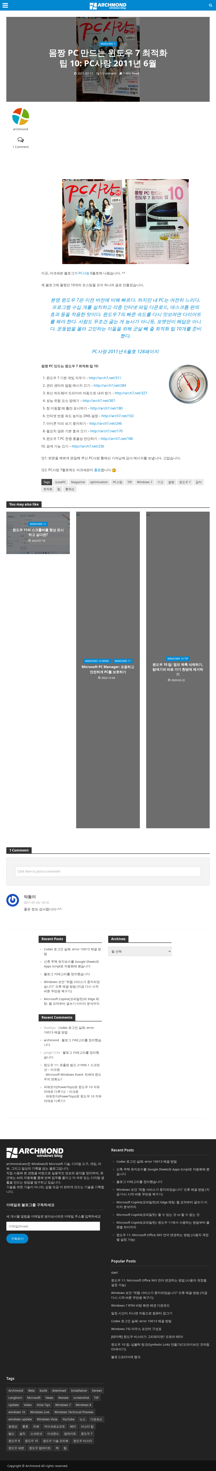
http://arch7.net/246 (105, 423)
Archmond (15, 1390)
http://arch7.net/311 (105, 378)
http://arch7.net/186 (117, 438)
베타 (73, 1426)
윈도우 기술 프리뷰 (55, 1441)
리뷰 (36, 1426)
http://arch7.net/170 (106, 431)
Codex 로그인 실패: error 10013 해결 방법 (146, 1161)
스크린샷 (36, 1434)
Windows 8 (83, 1405)
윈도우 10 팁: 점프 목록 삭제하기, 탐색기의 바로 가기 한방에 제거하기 (178, 669)
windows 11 (38, 524)
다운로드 (96, 1419)
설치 (22, 1434)
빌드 (11, 1434)
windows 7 (108, 44)
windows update (20, 1419)
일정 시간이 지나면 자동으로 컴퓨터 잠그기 (141, 1313)
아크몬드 (53, 1434)
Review (63, 1398)
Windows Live (39, 1412)
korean (97, 1390)
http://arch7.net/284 (110, 385)
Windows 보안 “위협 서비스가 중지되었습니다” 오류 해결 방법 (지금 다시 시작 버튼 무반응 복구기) (72, 986)
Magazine (78, 482)
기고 (160, 482)
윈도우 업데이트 (40, 1448)
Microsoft (33, 1398)
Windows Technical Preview (73, 1412)
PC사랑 (83, 273)
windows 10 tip (177, 658)
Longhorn (15, 1398)
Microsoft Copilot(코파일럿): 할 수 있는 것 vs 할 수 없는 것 (158, 1214)
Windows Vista (47, 1419)
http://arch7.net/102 (117, 416)
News (49, 1398)
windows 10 (16, 1412)
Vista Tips (43, 1405)
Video (28, 1405)
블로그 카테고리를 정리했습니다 (67, 974)
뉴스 (82, 1419)
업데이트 (70, 1434)
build (43, 1390)
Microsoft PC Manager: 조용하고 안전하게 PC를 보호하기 (108, 669)
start (114, 1272)
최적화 (47, 489)
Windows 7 (144, 482)
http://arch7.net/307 (99, 400)
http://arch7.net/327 (131, 393)
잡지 (199, 482)
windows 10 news (97, 661)
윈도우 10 (31, 1441)
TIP (129, 482)
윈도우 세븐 (16, 1448)
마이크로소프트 (54, 1426)
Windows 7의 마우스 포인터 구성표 (136, 1329)
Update (13, 1405)
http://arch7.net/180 (106, 408)
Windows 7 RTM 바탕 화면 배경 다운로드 (140, 1305)
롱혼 (25, 1426)
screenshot (81, 1398)
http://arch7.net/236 (88, 446)
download (59, 1390)
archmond (20, 129)
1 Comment (108, 73)
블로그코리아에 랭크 (125, 1357)
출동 (97, 470)
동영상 (12, 1426)
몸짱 (171, 482)
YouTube (68, 1419)
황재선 (69, 489)
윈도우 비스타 (82, 1441)
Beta (31, 1390)
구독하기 (17, 1238)
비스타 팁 (87, 1426)
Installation (79, 1390)
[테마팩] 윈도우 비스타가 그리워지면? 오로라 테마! (147, 1336)
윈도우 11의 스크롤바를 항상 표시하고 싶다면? (38, 532)
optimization (99, 482)
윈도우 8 (14, 1441)
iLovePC (60, 482)
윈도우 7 (185, 482)
